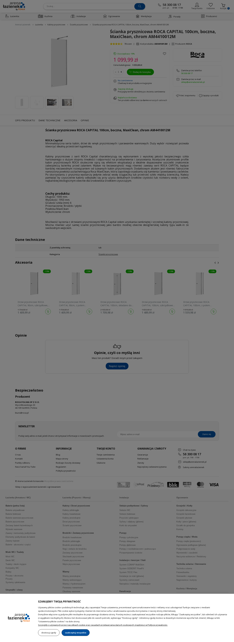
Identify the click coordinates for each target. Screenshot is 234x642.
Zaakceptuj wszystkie (75, 632)
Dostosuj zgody (48, 632)
